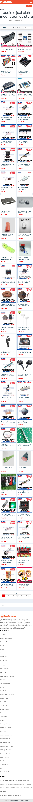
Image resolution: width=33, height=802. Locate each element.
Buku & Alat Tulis (5, 753)
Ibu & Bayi (3, 731)
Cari (29, 6)
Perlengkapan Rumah (6, 746)
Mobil (2, 761)
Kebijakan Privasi (5, 642)
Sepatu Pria (3, 691)
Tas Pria (2, 713)
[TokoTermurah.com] (8, 1)
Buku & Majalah (4, 768)
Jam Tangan (3, 716)
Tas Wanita (3, 705)
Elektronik (3, 687)
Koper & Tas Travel (5, 702)
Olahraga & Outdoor (6, 750)
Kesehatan (3, 680)
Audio (2, 720)
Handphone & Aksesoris (7, 694)
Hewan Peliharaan (5, 727)
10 (26, 595)
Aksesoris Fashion (5, 683)
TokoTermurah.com (14, 800)
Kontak (2, 645)
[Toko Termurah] (8, 616)
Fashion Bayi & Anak (6, 735)
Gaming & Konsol (5, 738)
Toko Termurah (24, 800)
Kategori (2, 649)
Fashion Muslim (4, 698)
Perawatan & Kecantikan (7, 676)
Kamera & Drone (5, 742)
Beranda (2, 9)
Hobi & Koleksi (4, 757)
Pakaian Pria (4, 672)
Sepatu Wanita (4, 709)
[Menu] (31, 2)
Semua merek (4, 653)
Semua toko (3, 656)
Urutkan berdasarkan (18, 27)
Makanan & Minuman (6, 724)
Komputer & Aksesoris (6, 772)
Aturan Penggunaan (6, 638)
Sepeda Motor (4, 764)
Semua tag (3, 660)
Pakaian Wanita (4, 668)
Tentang (2, 634)
